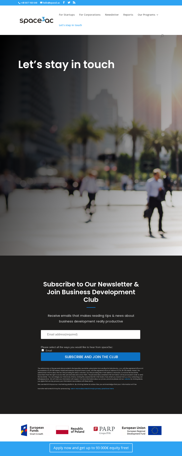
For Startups (67, 14)
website (127, 379)
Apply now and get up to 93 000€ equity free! (91, 447)
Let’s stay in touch (70, 25)
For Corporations (89, 14)
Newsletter (112, 14)
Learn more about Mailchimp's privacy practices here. (92, 389)
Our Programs (146, 14)
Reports (128, 14)
